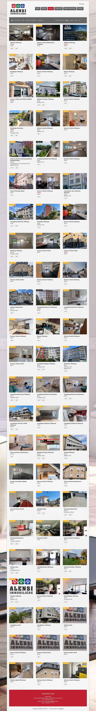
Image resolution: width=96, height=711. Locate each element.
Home (37, 8)
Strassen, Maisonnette (16, 307)
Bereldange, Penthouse (16, 128)
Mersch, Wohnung (42, 336)
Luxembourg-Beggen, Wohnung (46, 363)
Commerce (40, 20)
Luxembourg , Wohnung (44, 625)
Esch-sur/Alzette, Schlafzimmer (19, 452)
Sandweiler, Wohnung (70, 363)
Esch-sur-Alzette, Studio (44, 250)
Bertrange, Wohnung (16, 250)
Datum (67, 20)
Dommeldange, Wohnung (71, 596)
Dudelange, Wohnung (43, 221)
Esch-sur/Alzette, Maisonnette (72, 481)
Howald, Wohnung (69, 452)
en (83, 4)
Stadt (71, 20)
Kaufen (44, 8)
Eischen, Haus (14, 567)
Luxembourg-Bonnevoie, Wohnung (47, 159)
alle (12, 20)
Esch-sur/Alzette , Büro (70, 652)
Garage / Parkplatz (31, 20)
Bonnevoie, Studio (42, 538)
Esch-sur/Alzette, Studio (17, 509)
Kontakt (80, 8)
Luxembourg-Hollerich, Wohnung (19, 221)
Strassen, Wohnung (15, 596)
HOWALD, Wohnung (15, 42)
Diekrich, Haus (68, 625)
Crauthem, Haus (41, 509)
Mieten (51, 8)
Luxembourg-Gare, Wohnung (45, 567)
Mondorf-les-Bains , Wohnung (72, 567)
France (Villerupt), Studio (17, 191)
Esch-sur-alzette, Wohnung (18, 680)
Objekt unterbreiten (69, 8)
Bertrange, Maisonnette (70, 509)
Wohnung (17, 20)
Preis (75, 20)
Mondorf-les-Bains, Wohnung (45, 99)
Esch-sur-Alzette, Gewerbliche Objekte (21, 99)
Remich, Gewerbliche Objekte (18, 481)
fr (80, 4)
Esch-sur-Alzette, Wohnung (45, 71)
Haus (23, 20)
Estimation (58, 8)
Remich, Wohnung (69, 71)
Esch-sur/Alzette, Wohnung (45, 481)
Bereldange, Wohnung (16, 71)
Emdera (61, 708)
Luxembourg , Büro (15, 625)
